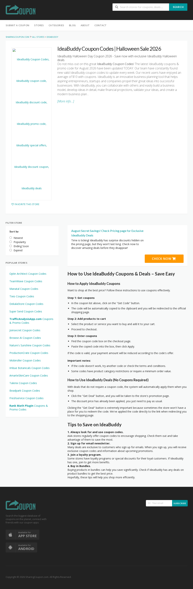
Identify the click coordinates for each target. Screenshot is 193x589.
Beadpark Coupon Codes (24, 390)
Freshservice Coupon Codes (26, 398)
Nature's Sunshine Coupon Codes (29, 345)
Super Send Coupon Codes (25, 311)
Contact (100, 25)
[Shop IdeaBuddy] (31, 123)
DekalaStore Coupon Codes (26, 304)
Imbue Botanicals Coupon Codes (29, 368)
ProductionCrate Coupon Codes (28, 353)
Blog (72, 25)
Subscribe (180, 503)
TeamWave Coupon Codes (25, 281)
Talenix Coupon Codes (23, 383)
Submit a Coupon (17, 25)
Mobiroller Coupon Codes (25, 360)
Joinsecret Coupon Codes (24, 330)
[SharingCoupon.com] (21, 10)
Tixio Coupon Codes (21, 296)
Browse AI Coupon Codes (25, 338)
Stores (39, 25)
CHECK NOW (162, 259)
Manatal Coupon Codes (23, 289)
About (85, 25)
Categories (56, 25)
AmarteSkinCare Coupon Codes (28, 375)
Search (178, 6)
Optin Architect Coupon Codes (27, 273)
